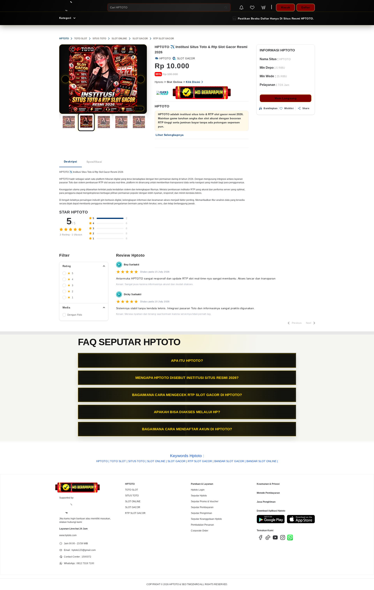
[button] (69, 122)
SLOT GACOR (140, 38)
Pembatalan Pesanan (202, 524)
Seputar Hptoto (199, 495)
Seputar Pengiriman (201, 513)
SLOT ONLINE (119, 38)
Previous (65, 79)
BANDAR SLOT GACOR (229, 461)
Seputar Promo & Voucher (204, 501)
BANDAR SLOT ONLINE (261, 461)
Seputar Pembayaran (202, 507)
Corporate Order (199, 530)
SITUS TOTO (99, 38)
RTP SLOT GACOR (163, 38)
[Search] (226, 7)
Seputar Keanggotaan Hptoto (206, 519)
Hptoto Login (198, 489)
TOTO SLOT (80, 38)
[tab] (70, 161)
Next (141, 79)
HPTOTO (64, 38)
